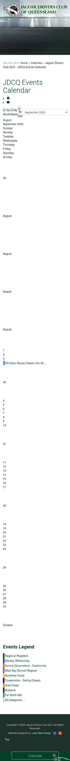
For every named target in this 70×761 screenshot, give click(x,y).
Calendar (36, 63)
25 (4, 586)
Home (24, 63)
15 (4, 479)
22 (4, 540)
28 (4, 598)
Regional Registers (16, 656)
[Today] (20, 112)
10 (4, 425)
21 (4, 536)
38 (4, 505)
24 (4, 549)
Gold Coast (12, 685)
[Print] (8, 98)
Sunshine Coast (14, 675)
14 (4, 474)
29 (4, 602)
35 (4, 178)
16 (4, 483)
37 (4, 444)
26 (4, 590)
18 (4, 524)
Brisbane (10, 690)
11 (4, 462)
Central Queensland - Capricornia (25, 665)
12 (4, 466)
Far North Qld (13, 695)
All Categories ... (15, 700)
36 (4, 382)
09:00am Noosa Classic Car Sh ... (26, 363)
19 (4, 528)
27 (4, 594)
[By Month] (7, 112)
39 (4, 567)
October (8, 128)
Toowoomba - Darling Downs (22, 680)
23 (4, 544)
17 (4, 487)
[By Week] (14, 112)
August (7, 120)
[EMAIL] (8, 102)
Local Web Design (41, 733)
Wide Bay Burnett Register (21, 670)
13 (4, 470)
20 (4, 532)
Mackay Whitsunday (17, 661)
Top (7, 739)
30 (4, 606)
